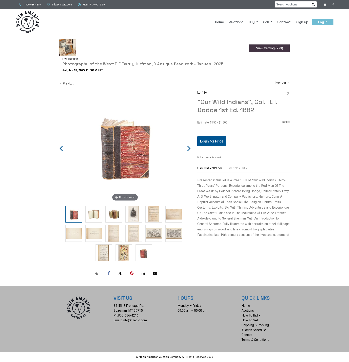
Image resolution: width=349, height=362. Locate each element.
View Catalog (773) (269, 48)
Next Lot (281, 82)
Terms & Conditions (255, 340)
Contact (284, 22)
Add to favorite (287, 93)
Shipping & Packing (255, 325)
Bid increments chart (209, 157)
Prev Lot (68, 83)
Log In (323, 22)
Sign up (302, 22)
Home (219, 22)
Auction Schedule (254, 330)
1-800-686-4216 (32, 4)
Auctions (236, 22)
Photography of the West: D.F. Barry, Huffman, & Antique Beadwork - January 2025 (143, 63)
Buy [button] (252, 22)
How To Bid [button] (250, 315)
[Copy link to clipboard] (96, 273)
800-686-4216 (128, 315)
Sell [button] (266, 22)
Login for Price (211, 141)
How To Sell (250, 320)
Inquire (286, 121)
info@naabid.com (62, 4)
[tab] (209, 169)
